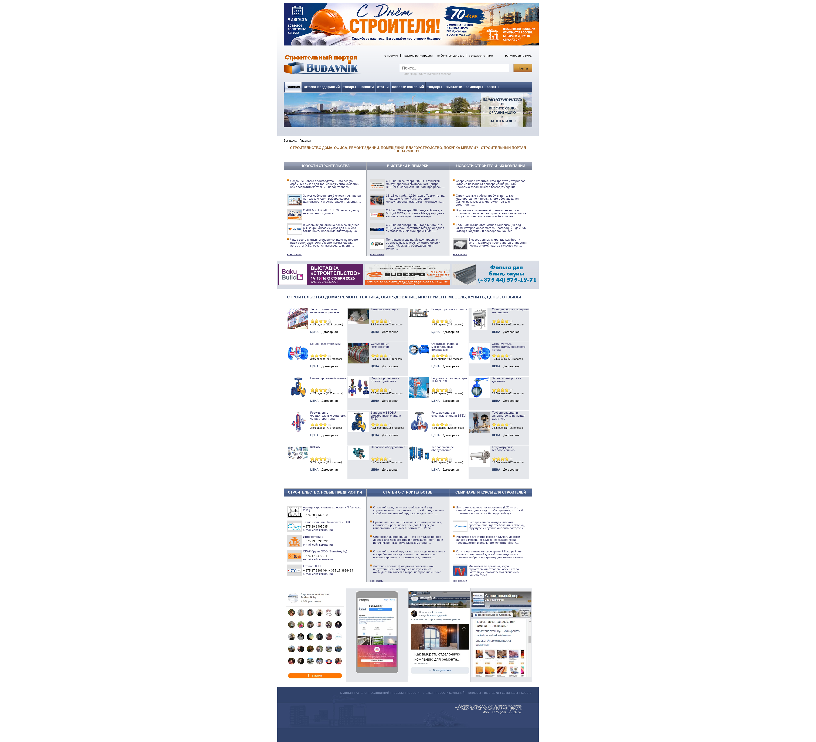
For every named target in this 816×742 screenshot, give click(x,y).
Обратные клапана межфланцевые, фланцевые (444, 346)
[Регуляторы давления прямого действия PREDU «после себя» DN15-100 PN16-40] (358, 397)
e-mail (307, 530)
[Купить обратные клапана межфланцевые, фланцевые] (419, 356)
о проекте (391, 55)
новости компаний (408, 87)
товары (349, 87)
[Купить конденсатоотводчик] (419, 316)
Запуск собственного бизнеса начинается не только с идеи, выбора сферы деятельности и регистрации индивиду (332, 198)
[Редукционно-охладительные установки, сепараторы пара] (298, 431)
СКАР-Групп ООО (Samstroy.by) (325, 551)
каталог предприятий (321, 87)
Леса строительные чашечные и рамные (324, 311)
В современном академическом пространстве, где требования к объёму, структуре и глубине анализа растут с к (498, 525)
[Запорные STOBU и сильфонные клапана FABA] (358, 431)
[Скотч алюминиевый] (494, 284)
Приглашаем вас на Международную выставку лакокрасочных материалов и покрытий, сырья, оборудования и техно (413, 244)
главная (293, 87)
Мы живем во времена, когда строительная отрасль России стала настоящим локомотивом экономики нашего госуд (494, 570)
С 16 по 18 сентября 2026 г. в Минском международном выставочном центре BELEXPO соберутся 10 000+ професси (416, 184)
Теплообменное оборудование (442, 448)
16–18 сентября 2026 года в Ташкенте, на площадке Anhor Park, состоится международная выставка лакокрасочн (415, 198)
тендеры (434, 87)
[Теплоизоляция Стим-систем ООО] (295, 526)
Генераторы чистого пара (449, 309)
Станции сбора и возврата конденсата (510, 311)
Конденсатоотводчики (325, 343)
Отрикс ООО (312, 566)
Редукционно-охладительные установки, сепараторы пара (328, 415)
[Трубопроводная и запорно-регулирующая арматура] (479, 432)
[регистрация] (408, 110)
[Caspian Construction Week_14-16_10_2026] (320, 284)
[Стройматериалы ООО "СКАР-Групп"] (295, 555)
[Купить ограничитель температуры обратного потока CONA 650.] (479, 362)
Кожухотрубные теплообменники (503, 448)
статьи (383, 87)
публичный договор (450, 55)
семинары (474, 87)
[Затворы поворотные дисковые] (479, 397)
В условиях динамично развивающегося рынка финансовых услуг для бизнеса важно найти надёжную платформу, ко (332, 228)
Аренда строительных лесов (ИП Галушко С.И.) (332, 509)
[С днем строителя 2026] (411, 44)
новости (367, 87)
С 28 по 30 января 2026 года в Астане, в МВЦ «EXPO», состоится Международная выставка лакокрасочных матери (415, 213)
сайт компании (322, 530)
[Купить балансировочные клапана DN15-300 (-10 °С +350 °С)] (298, 397)
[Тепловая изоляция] (358, 323)
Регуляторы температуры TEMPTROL (449, 379)
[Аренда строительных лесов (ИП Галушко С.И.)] (295, 511)
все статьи (294, 254)
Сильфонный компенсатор (380, 345)
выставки (454, 87)
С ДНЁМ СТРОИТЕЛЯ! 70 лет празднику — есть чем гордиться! (331, 212)
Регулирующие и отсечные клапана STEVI (448, 414)
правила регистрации (418, 55)
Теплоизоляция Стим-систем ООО (327, 522)
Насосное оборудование (388, 447)
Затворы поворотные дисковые (506, 379)
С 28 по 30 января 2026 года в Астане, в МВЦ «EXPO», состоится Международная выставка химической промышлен (415, 228)
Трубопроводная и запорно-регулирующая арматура (508, 415)
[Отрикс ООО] (295, 570)
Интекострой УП (314, 536)
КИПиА (315, 447)
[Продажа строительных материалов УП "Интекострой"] (294, 541)
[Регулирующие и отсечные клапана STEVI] (419, 431)
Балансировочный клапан (328, 378)
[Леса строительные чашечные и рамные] (298, 328)
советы (493, 87)
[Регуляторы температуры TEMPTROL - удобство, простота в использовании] (419, 397)
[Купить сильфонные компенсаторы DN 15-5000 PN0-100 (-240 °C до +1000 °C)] (358, 362)
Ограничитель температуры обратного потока (509, 346)
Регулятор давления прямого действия (385, 379)
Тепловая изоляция (384, 309)
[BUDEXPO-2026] (407, 284)
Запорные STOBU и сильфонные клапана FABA (386, 415)
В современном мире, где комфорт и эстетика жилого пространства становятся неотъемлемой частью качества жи (498, 242)
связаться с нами (481, 55)
